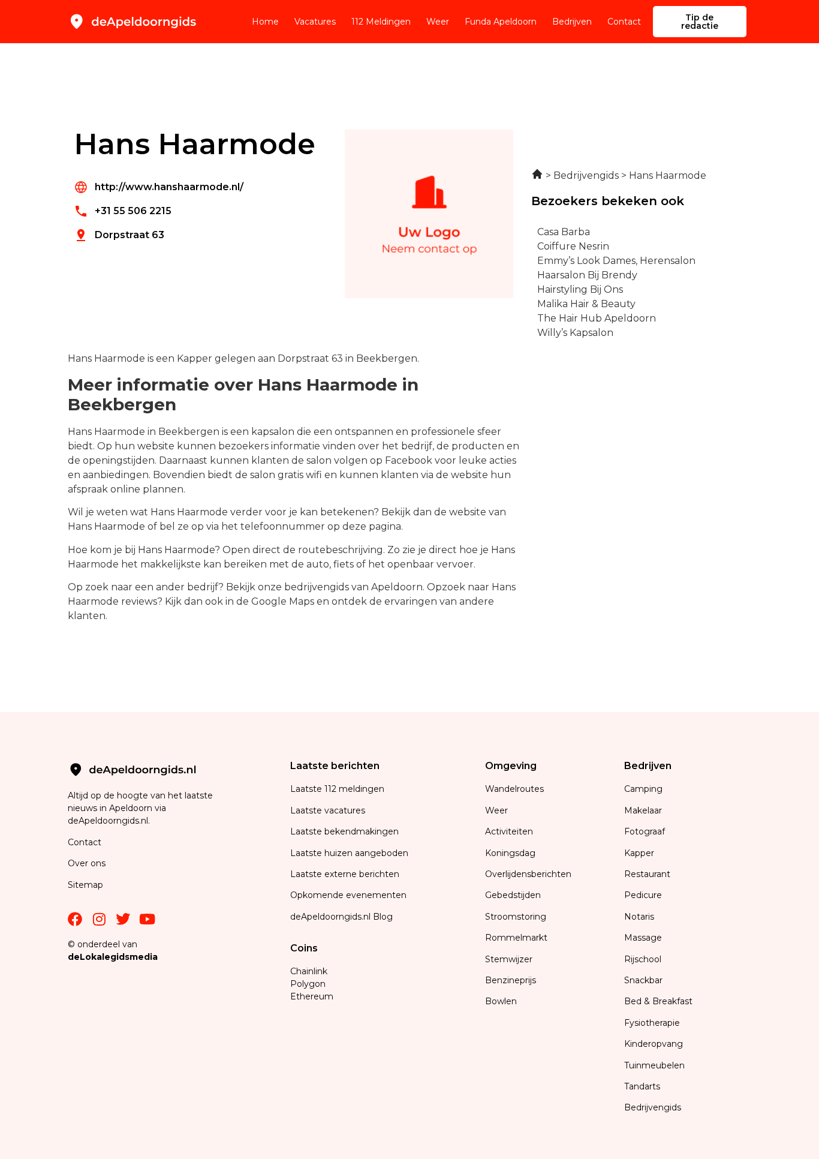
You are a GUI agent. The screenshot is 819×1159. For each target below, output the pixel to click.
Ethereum (311, 996)
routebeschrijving (340, 550)
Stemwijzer (508, 959)
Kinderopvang (653, 1043)
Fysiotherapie (652, 1022)
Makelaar (643, 810)
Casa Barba (563, 232)
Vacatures (315, 21)
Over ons (87, 863)
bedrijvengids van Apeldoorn (353, 587)
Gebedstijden (513, 895)
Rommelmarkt (517, 937)
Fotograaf (645, 831)
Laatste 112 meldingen (337, 788)
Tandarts (642, 1086)
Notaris (639, 916)
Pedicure (643, 895)
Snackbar (643, 980)
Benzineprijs (510, 980)
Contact (624, 21)
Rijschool (642, 959)
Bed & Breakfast (658, 1001)
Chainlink (308, 971)
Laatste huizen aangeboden (349, 853)
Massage (643, 937)
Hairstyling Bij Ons (580, 289)
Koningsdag (510, 853)
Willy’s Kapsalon (575, 332)
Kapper (640, 853)
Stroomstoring (515, 916)
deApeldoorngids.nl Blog (341, 916)
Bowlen (501, 1001)
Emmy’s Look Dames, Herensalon (616, 260)
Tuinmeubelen (654, 1065)
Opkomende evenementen (348, 895)
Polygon (308, 983)
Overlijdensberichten (529, 874)
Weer (437, 21)
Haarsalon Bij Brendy (587, 275)
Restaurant (647, 874)
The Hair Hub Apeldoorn (596, 318)
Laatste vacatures (327, 810)
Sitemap (87, 884)
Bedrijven (572, 21)
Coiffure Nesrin (573, 246)
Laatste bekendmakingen (344, 831)
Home (265, 21)
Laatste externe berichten (344, 874)
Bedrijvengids (652, 1107)
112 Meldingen (381, 21)
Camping (644, 788)
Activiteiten (509, 831)
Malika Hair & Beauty (586, 304)
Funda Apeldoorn (501, 21)
